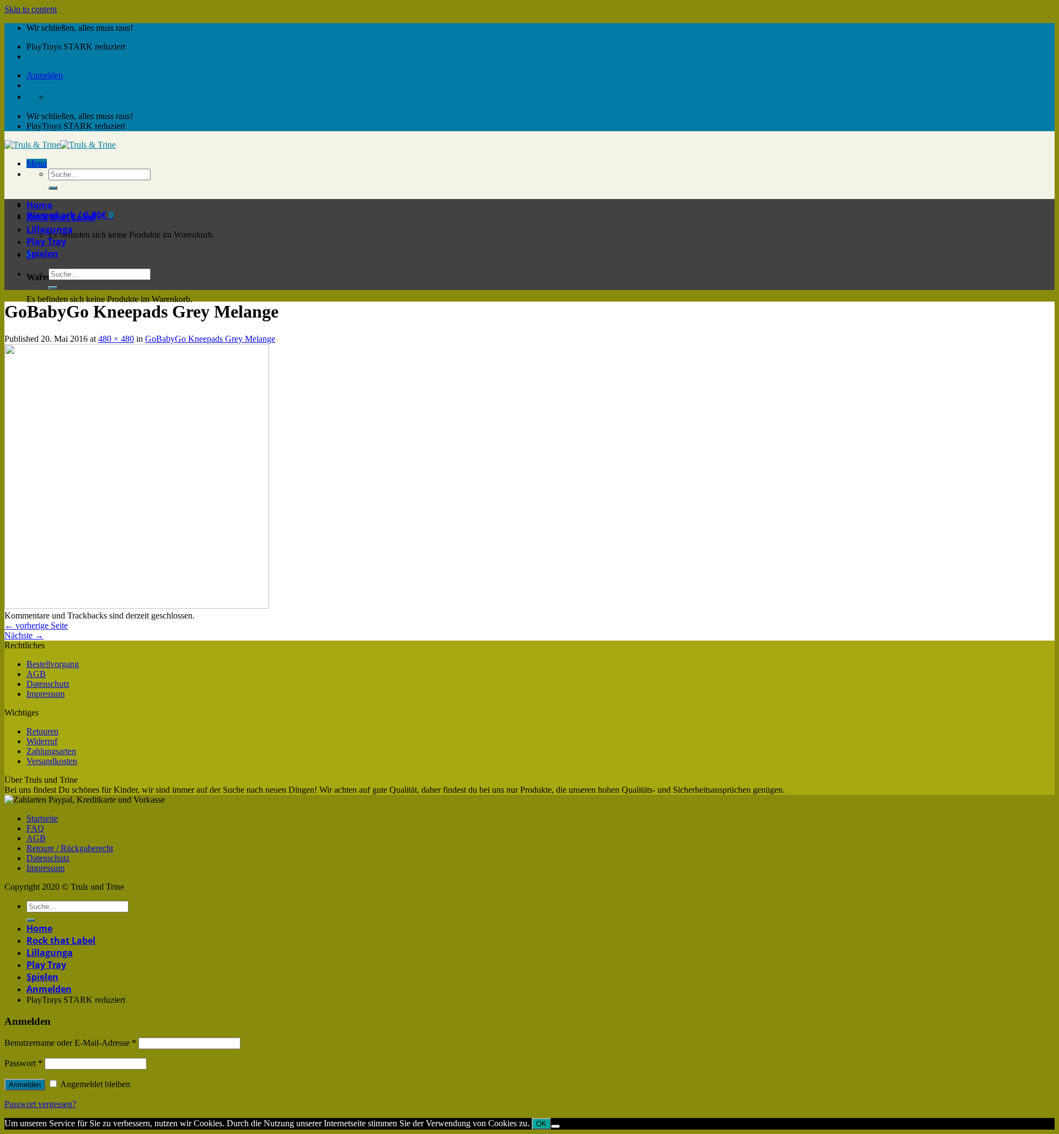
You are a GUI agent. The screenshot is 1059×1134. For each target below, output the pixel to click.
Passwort (23, 1063)
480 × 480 (116, 338)
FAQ (35, 828)
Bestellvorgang (52, 664)
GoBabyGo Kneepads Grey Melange (210, 338)
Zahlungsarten (51, 751)
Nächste (24, 635)
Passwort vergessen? (40, 1104)
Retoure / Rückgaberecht (69, 848)
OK (541, 1124)
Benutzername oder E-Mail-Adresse (70, 1042)
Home (39, 205)
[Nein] (555, 1126)
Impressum (45, 693)
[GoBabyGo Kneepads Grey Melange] (136, 605)
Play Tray (46, 241)
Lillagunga (49, 229)
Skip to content (30, 9)
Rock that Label (60, 217)
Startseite (42, 818)
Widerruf (41, 741)
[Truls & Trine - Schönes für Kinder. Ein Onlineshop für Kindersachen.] (60, 144)
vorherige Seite (36, 625)
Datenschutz (47, 684)
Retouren (42, 731)
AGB (36, 674)
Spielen (42, 254)
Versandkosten (51, 761)
